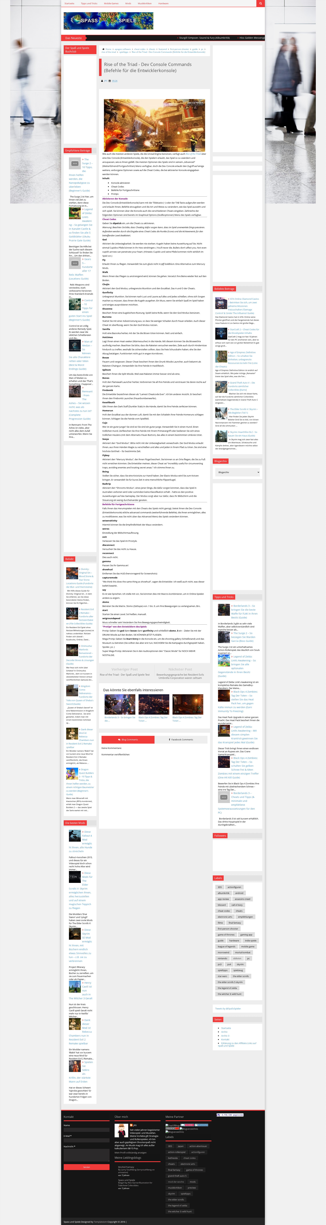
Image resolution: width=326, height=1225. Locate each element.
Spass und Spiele (126, 1180)
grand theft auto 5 (177, 1175)
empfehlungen (245, 916)
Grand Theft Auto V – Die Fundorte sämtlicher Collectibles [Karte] (241, 386)
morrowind (223, 952)
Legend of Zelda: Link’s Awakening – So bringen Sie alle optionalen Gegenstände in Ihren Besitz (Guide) (237, 666)
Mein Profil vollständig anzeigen (131, 1152)
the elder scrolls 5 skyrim (230, 982)
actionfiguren (234, 887)
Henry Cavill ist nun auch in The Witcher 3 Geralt (80, 990)
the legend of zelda (227, 988)
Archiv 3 (225, 1035)
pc (202, 49)
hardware (234, 940)
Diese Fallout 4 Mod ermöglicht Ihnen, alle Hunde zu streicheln (80, 841)
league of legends (226, 946)
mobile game (247, 946)
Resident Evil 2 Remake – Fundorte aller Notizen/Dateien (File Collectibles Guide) (80, 616)
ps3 (219, 964)
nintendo (222, 958)
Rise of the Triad (193, 153)
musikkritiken (175, 1187)
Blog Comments (129, 739)
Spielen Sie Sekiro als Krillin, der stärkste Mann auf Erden (81, 1071)
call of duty (237, 904)
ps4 (229, 964)
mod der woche (176, 1181)
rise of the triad (109, 52)
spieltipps (123, 52)
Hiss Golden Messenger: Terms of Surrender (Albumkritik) (233, 37)
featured (163, 49)
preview (192, 1187)
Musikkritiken (145, 3)
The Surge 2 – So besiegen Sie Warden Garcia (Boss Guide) (243, 637)
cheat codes (140, 49)
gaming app (246, 934)
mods (193, 1181)
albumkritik (223, 893)
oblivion (237, 958)
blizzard (222, 904)
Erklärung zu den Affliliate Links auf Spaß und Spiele (237, 1044)
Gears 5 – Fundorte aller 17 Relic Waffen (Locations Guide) (81, 268)
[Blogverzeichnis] (189, 1128)
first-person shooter (179, 49)
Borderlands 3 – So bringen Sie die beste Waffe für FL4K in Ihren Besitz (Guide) (244, 611)
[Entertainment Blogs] (201, 1125)
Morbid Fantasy (126, 1167)
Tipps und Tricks (89, 3)
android (239, 893)
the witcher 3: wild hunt (229, 994)
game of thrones (226, 934)
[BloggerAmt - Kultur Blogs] (175, 1131)
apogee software (123, 49)
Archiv (224, 1031)
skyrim (240, 964)
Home (108, 49)
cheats (152, 49)
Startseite (69, 3)
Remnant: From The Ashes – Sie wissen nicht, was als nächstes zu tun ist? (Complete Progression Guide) (81, 405)
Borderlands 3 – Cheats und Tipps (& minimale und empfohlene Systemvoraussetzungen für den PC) (236, 802)
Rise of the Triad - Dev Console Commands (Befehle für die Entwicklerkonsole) (168, 52)
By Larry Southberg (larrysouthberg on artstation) (136, 1171)
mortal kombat (242, 952)
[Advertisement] (222, 17)
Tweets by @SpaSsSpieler (228, 1008)
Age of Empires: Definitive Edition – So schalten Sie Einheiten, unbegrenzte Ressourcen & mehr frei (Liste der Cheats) (236, 359)
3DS (220, 887)
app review (223, 899)
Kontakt (225, 1039)
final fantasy (235, 922)
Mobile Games (111, 3)
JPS (135, 1125)
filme (220, 922)
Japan (181, 1146)
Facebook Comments (182, 739)
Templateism (100, 1221)
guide (195, 49)
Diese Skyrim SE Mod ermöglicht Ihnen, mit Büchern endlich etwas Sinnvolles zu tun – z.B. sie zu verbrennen (80, 945)
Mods (128, 3)
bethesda (173, 1158)
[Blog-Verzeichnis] (187, 1125)
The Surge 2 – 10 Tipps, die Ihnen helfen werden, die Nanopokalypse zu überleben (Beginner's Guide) (81, 175)
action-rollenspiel (176, 1152)
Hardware (163, 3)
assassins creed (242, 899)
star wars (222, 976)
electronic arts (225, 916)
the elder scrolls (241, 976)
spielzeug (238, 970)
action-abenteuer (198, 1146)
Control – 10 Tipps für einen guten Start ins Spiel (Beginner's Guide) (81, 310)
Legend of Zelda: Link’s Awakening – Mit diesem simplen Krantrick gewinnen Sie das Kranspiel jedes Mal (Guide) (238, 734)
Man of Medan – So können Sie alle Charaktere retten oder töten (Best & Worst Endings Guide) (80, 355)
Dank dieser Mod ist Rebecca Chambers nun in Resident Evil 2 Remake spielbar (80, 1031)
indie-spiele (250, 940)
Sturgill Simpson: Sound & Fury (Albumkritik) (165, 37)
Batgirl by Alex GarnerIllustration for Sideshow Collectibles (135, 1184)
